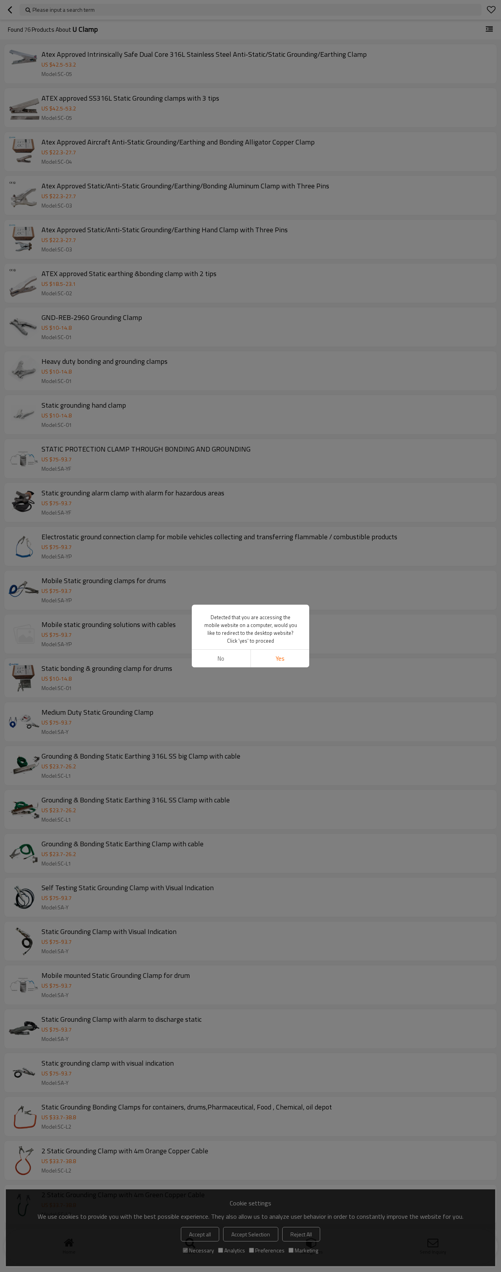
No (221, 658)
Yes (280, 658)
